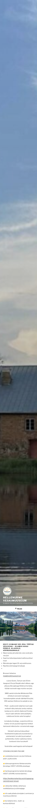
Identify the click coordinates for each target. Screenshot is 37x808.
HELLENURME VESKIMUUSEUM (15, 599)
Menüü (19, 609)
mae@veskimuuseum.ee (12, 676)
